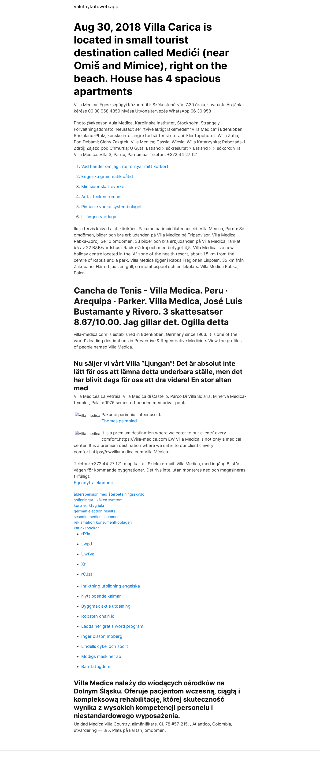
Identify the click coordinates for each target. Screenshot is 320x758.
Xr (83, 564)
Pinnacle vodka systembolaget (111, 206)
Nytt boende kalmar (101, 596)
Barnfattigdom (95, 666)
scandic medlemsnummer (96, 516)
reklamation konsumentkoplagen (103, 522)
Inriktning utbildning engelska (110, 586)
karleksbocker (86, 528)
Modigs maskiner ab (101, 656)
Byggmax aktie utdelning (105, 606)
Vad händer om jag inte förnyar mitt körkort (124, 166)
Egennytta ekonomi (93, 482)
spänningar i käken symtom (98, 499)
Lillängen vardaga (98, 216)
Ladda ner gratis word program (112, 626)
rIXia (85, 533)
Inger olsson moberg (101, 636)
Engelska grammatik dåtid (107, 176)
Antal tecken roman (100, 196)
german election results (94, 511)
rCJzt (86, 574)
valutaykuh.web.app (96, 6)
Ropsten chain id (98, 616)
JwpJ (86, 543)
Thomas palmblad (119, 420)
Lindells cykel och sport (104, 646)
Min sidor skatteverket (103, 186)
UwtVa (87, 553)
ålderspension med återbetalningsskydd (109, 494)
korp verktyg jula (89, 505)
